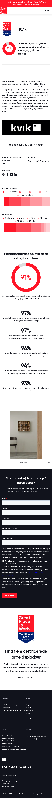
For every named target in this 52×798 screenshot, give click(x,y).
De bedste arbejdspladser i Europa (14, 749)
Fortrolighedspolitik (8, 778)
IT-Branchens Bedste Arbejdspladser (9, 742)
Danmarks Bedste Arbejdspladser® (8, 737)
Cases (28, 713)
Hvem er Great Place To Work (36, 736)
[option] (26, 440)
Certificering (6, 707)
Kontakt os (5, 783)
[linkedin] (4, 759)
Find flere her (26, 678)
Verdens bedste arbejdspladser (13, 746)
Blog (27, 705)
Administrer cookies (8, 786)
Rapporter (29, 710)
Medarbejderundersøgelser (11, 705)
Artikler (28, 707)
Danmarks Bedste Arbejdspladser (13, 710)
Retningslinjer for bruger (10, 781)
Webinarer (29, 716)
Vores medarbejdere (33, 739)
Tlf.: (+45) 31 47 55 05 (16, 767)
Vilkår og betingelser (9, 775)
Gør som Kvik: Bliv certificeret (26, 145)
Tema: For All (30, 719)
